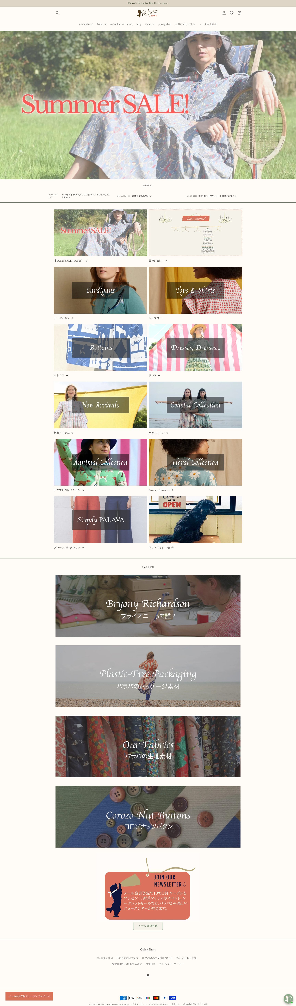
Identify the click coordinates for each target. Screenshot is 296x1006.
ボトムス (59, 375)
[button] (57, 13)
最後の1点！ (156, 260)
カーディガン (62, 318)
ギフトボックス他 (159, 547)
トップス (154, 318)
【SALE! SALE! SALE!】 (69, 260)
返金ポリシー (139, 1004)
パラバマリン (157, 432)
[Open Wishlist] (231, 13)
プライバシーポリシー (171, 964)
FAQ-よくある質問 (186, 958)
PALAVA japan (103, 1004)
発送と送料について (127, 958)
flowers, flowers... (159, 490)
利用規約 (176, 1004)
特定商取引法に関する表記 (127, 964)
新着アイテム (62, 432)
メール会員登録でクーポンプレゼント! (29, 996)
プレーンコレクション (67, 547)
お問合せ (150, 964)
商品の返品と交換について (157, 958)
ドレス (153, 375)
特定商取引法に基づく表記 (195, 1004)
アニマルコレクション (67, 490)
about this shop (105, 958)
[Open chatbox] (288, 999)
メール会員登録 (148, 925)
